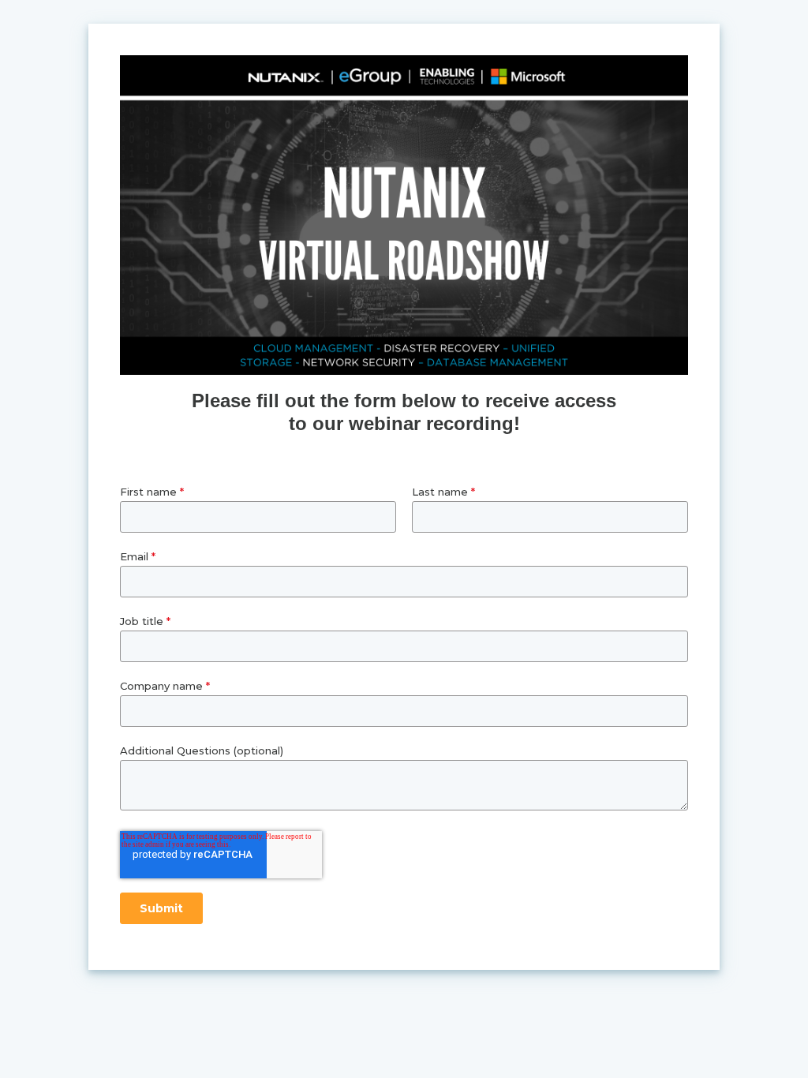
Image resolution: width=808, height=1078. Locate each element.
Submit (161, 908)
